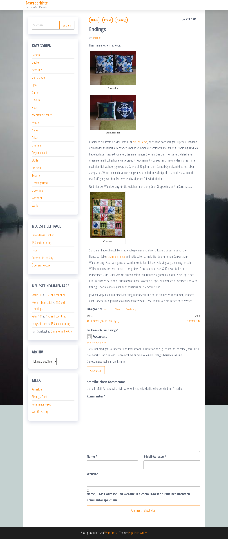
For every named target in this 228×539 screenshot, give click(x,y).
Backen (36, 54)
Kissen (105, 309)
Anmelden (37, 389)
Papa (34, 250)
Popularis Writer (137, 532)
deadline (37, 69)
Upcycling (37, 190)
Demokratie (38, 77)
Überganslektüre (41, 265)
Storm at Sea (120, 309)
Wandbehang (131, 309)
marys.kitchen (39, 323)
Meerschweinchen (42, 115)
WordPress (110, 532)
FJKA (34, 84)
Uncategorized (40, 182)
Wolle (35, 205)
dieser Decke (140, 142)
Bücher (36, 62)
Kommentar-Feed (41, 404)
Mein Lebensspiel (42, 302)
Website (92, 473)
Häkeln (36, 100)
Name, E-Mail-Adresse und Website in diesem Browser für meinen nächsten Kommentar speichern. (138, 496)
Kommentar (96, 396)
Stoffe (35, 160)
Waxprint (37, 197)
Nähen (94, 20)
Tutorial (36, 175)
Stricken (36, 167)
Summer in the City (42, 257)
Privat (107, 20)
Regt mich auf (39, 152)
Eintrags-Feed (39, 396)
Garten (35, 92)
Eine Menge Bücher (43, 235)
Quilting (121, 20)
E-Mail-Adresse (154, 456)
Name (92, 456)
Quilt (111, 309)
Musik (35, 122)
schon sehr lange (115, 256)
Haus (35, 107)
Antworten (95, 370)
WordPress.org (40, 411)
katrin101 (97, 37)
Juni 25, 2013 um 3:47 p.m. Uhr (96, 342)
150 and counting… (42, 242)
